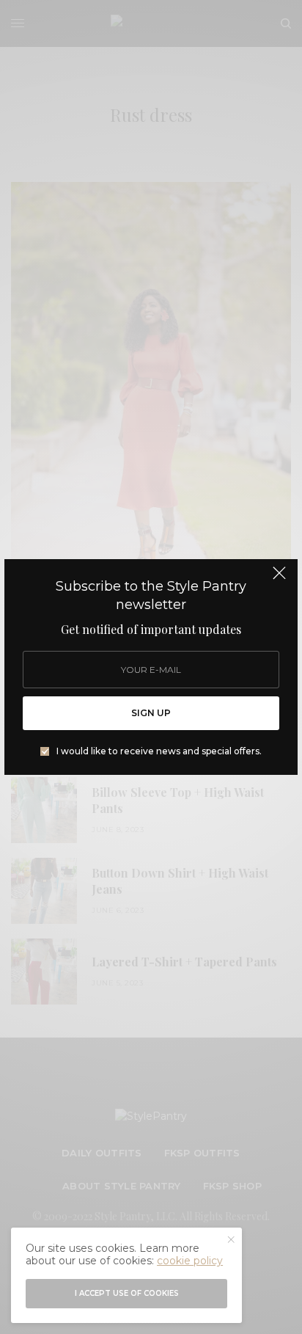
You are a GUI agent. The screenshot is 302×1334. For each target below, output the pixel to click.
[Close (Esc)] (279, 579)
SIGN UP (151, 712)
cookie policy (190, 1260)
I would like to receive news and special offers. (159, 751)
